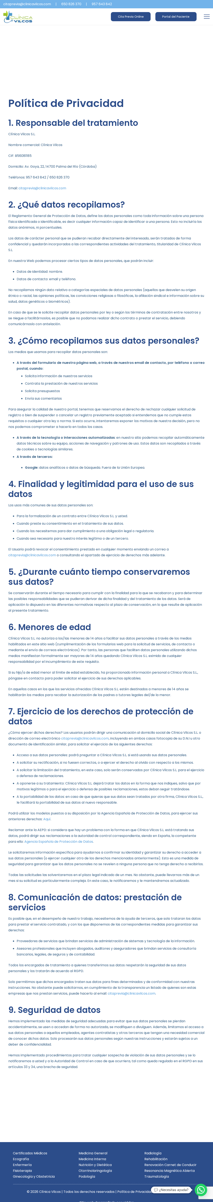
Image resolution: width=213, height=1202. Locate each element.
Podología (87, 1176)
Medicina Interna (92, 1159)
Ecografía (21, 1159)
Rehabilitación (155, 1159)
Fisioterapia (22, 1170)
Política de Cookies (170, 1191)
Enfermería (22, 1164)
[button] (206, 17)
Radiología (152, 1153)
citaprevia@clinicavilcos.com (42, 188)
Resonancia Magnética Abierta (169, 1170)
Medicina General (93, 1153)
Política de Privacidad (134, 1191)
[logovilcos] (17, 16)
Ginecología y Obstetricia (34, 1176)
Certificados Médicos (30, 1153)
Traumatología (156, 1176)
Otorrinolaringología (95, 1170)
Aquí (47, 819)
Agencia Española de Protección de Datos (58, 841)
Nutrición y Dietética (95, 1164)
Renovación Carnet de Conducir (170, 1164)
